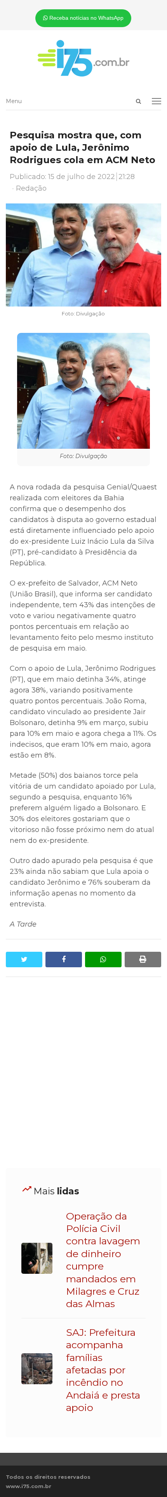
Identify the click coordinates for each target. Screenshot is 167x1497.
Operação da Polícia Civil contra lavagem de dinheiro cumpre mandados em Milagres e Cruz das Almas (103, 1260)
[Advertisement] (83, 1072)
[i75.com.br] (83, 58)
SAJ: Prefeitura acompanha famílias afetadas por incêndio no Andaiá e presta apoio (103, 1369)
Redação (31, 188)
